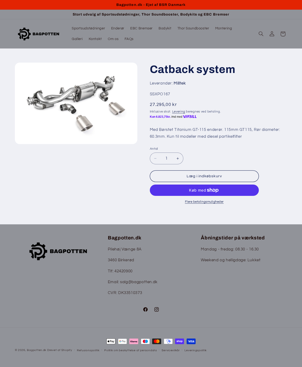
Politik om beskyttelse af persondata (130, 350)
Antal (154, 148)
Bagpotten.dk (36, 350)
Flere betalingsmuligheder (204, 201)
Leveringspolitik (196, 350)
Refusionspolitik (88, 350)
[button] (261, 33)
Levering (178, 111)
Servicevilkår (171, 350)
